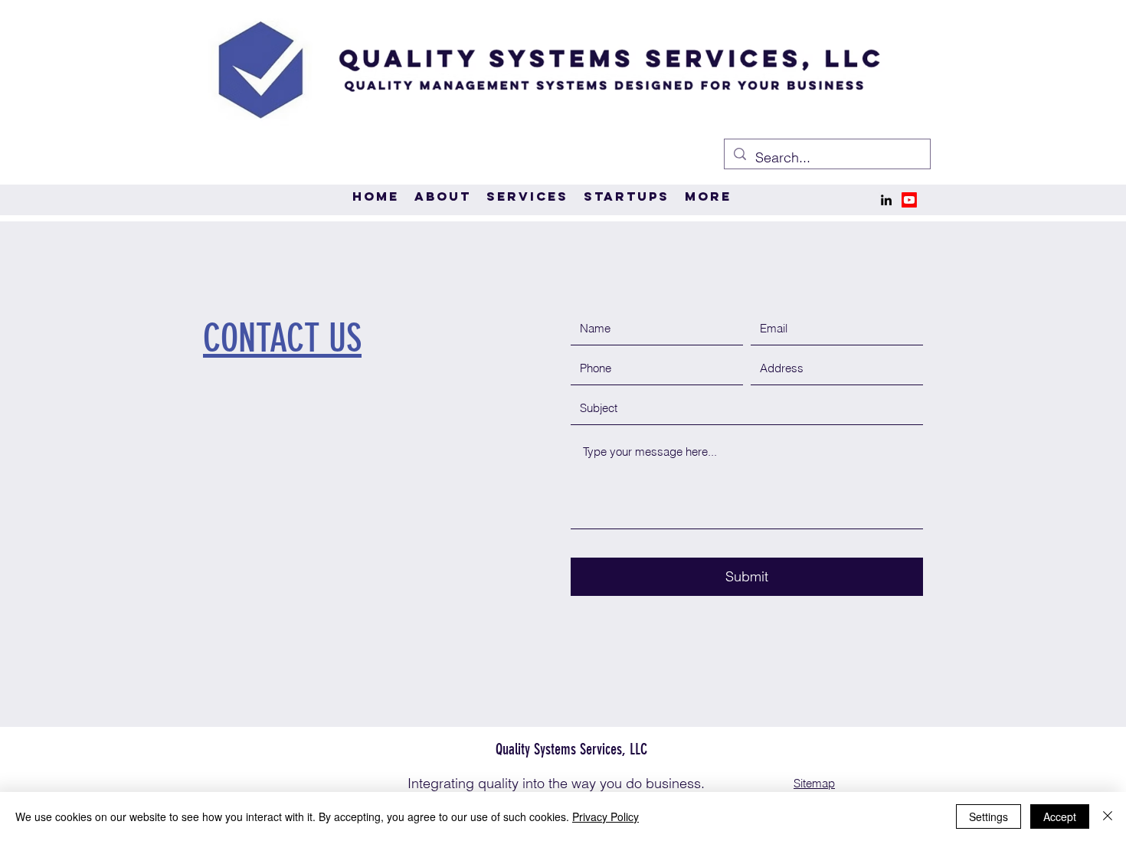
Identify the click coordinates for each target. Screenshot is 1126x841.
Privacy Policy (605, 816)
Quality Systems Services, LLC (563, 749)
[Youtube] (909, 200)
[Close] (1107, 816)
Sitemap (814, 783)
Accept (1059, 816)
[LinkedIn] (886, 200)
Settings (988, 816)
